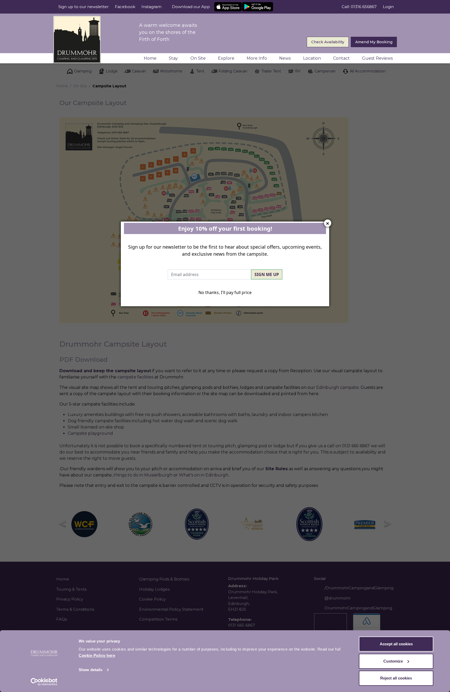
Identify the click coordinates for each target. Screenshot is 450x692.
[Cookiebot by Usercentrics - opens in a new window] (44, 682)
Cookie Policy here (97, 655)
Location (312, 58)
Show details (90, 669)
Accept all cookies (396, 644)
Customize (393, 661)
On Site (198, 58)
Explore (226, 58)
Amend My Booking (373, 42)
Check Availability (327, 42)
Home (150, 58)
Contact (341, 58)
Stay (173, 58)
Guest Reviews (377, 58)
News (285, 58)
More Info (257, 58)
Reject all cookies (396, 678)
